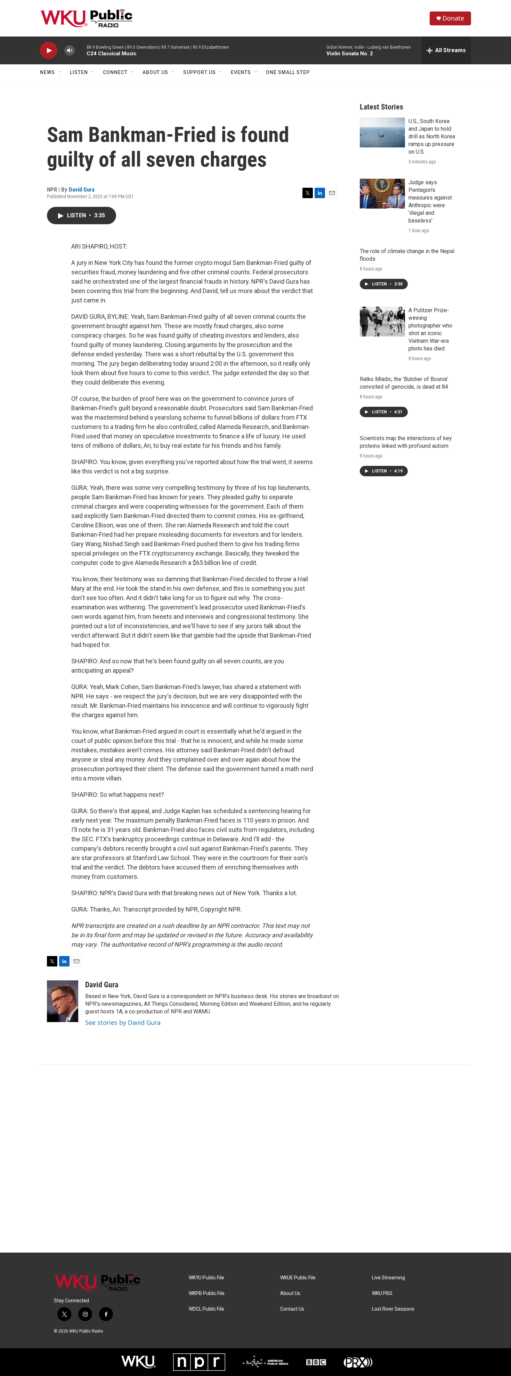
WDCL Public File (206, 1309)
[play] (48, 51)
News (47, 72)
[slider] (81, 50)
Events (241, 72)
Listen (79, 72)
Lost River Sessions (393, 1309)
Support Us (199, 72)
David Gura (82, 189)
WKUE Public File (298, 1277)
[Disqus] (255, 1159)
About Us (155, 72)
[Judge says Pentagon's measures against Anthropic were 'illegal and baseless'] (382, 194)
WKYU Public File (206, 1277)
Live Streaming (388, 1277)
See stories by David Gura (123, 1022)
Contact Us (292, 1309)
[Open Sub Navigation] (60, 72)
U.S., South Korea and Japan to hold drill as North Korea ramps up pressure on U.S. (431, 136)
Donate (453, 18)
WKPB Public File (207, 1293)
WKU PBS (382, 1293)
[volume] (69, 50)
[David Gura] (62, 1001)
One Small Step (288, 72)
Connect (115, 72)
